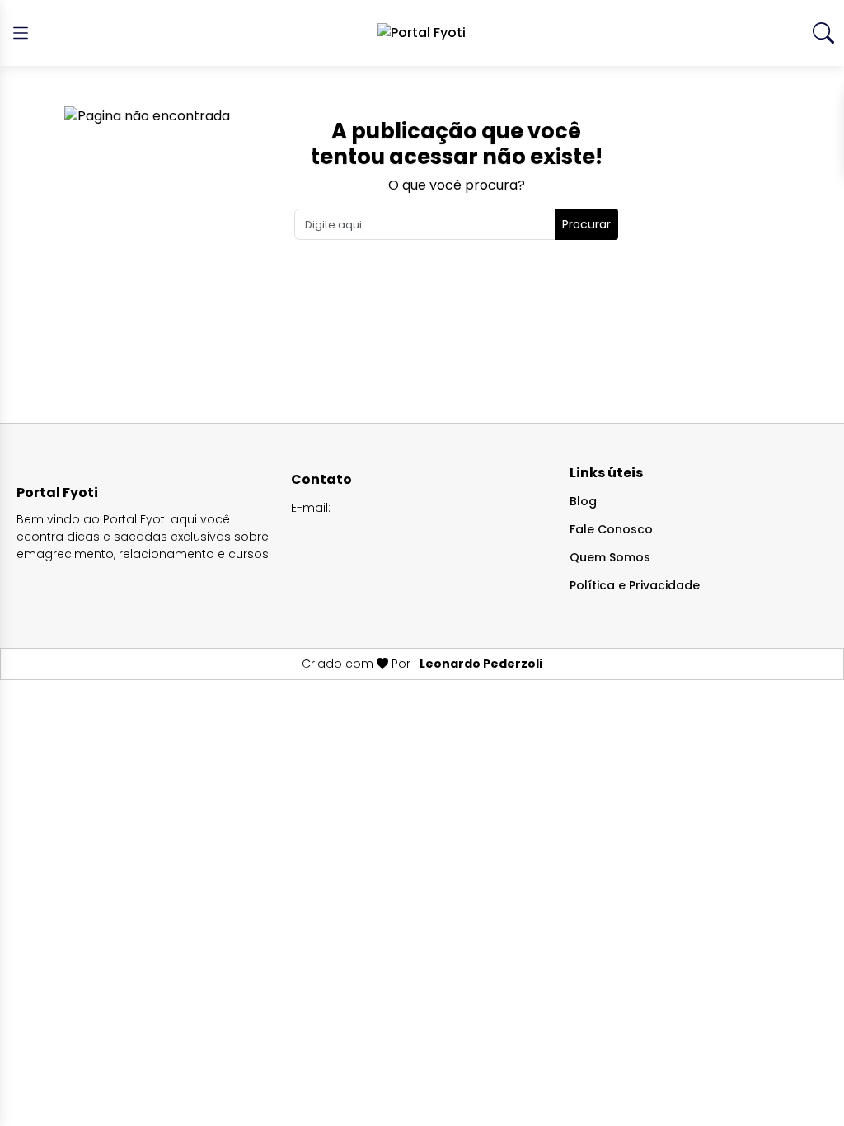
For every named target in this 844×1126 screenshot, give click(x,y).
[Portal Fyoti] (421, 33)
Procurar (586, 224)
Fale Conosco (611, 529)
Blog (583, 501)
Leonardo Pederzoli (481, 663)
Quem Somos (610, 557)
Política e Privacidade (635, 585)
